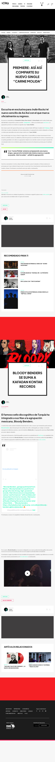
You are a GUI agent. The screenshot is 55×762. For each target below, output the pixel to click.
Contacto (15, 711)
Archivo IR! (9, 708)
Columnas (29, 6)
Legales (30, 711)
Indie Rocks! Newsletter (39, 722)
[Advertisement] (27, 19)
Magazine (29, 3)
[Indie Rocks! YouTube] (41, 5)
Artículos (39, 32)
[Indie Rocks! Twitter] (42, 3)
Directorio (23, 711)
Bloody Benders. (4, 406)
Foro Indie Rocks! (10, 713)
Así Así (2, 101)
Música (14, 3)
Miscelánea (15, 6)
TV (24, 3)
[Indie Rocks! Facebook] (40, 3)
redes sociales (46, 194)
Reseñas (8, 32)
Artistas (8, 711)
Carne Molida (6, 192)
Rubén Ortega (7, 97)
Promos (22, 6)
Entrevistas (33, 32)
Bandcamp (41, 435)
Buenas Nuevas (46, 32)
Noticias (3, 32)
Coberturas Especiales (24, 32)
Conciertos (14, 32)
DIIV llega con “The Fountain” (31, 281)
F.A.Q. (26, 713)
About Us (20, 713)
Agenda (20, 3)
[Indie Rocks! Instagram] (41, 4)
